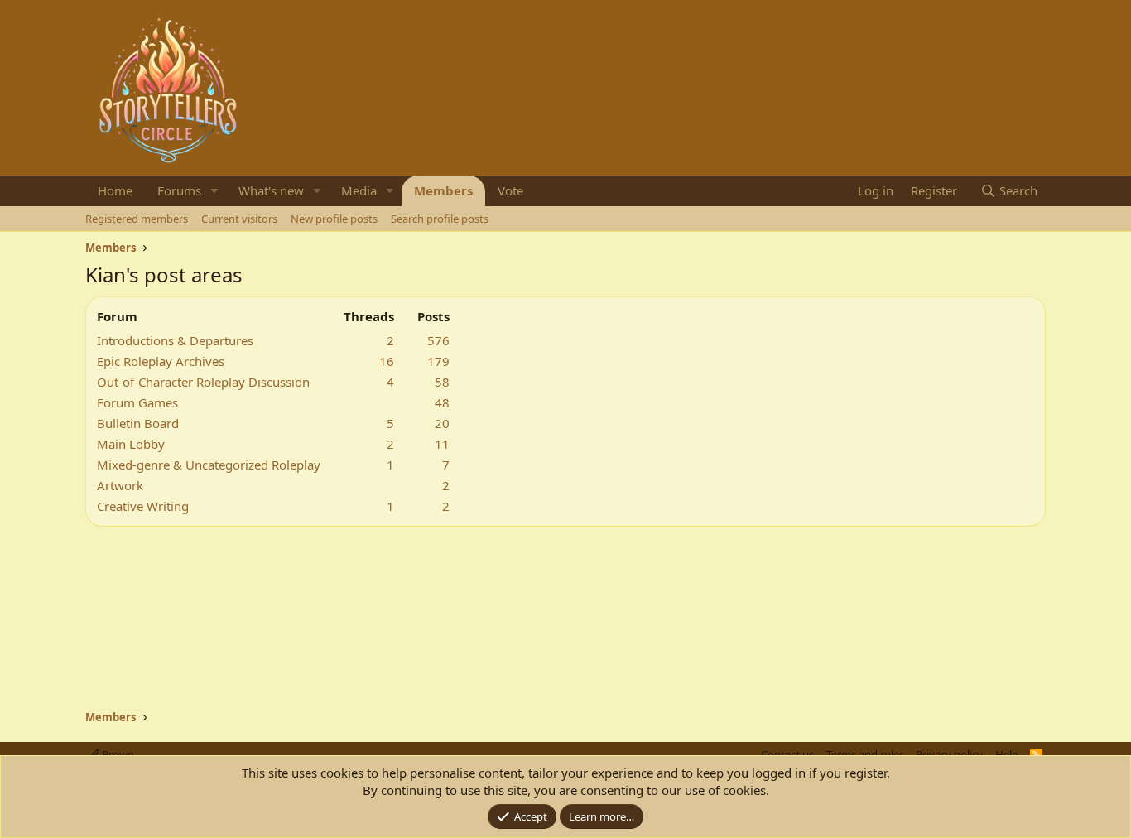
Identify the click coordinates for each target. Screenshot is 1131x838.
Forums (179, 190)
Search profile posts (439, 218)
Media (359, 190)
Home (115, 190)
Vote (510, 190)
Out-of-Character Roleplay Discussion (203, 381)
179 (438, 361)
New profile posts (334, 218)
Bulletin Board (138, 423)
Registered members (136, 218)
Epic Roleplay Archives (160, 361)
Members (443, 190)
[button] (214, 191)
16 (386, 361)
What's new (271, 190)
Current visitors (239, 218)
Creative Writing (143, 506)
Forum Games (137, 402)
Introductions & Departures (175, 340)
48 (442, 402)
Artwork (120, 485)
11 (442, 444)
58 (442, 381)
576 (438, 340)
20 (442, 423)
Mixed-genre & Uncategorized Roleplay (208, 464)
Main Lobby (131, 444)
